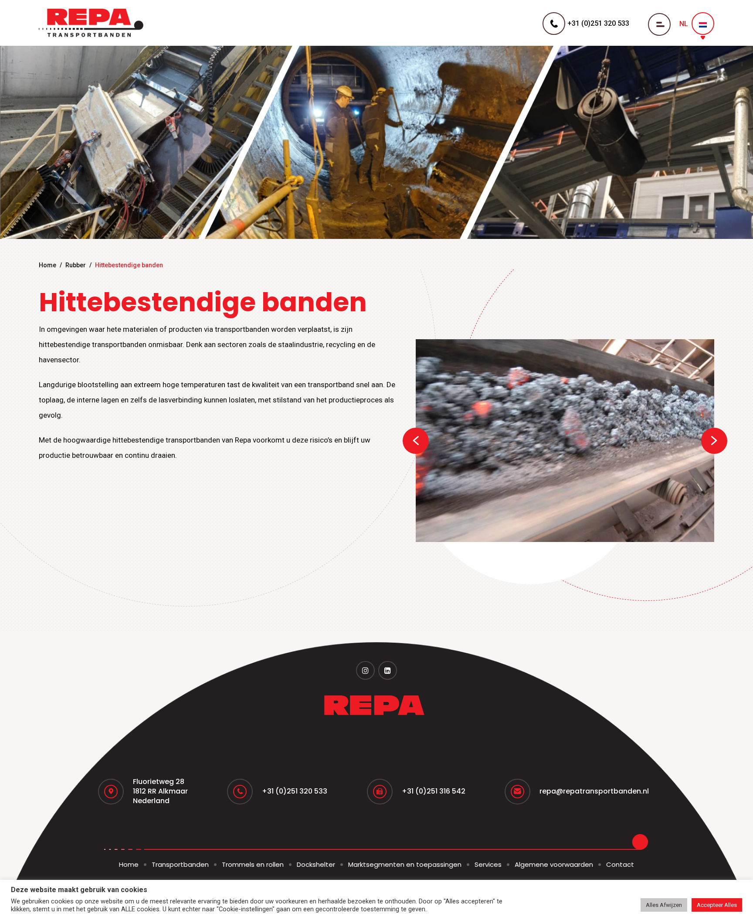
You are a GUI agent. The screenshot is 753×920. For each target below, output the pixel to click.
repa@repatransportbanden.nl (594, 791)
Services (488, 864)
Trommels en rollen (253, 864)
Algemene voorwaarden (554, 864)
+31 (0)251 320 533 (294, 791)
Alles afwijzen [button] (664, 905)
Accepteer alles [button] (717, 905)
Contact (620, 864)
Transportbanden (180, 864)
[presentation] (416, 441)
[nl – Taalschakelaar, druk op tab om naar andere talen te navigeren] (703, 23)
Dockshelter (316, 864)
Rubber (75, 265)
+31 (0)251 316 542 (433, 791)
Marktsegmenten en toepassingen (404, 864)
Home (47, 265)
